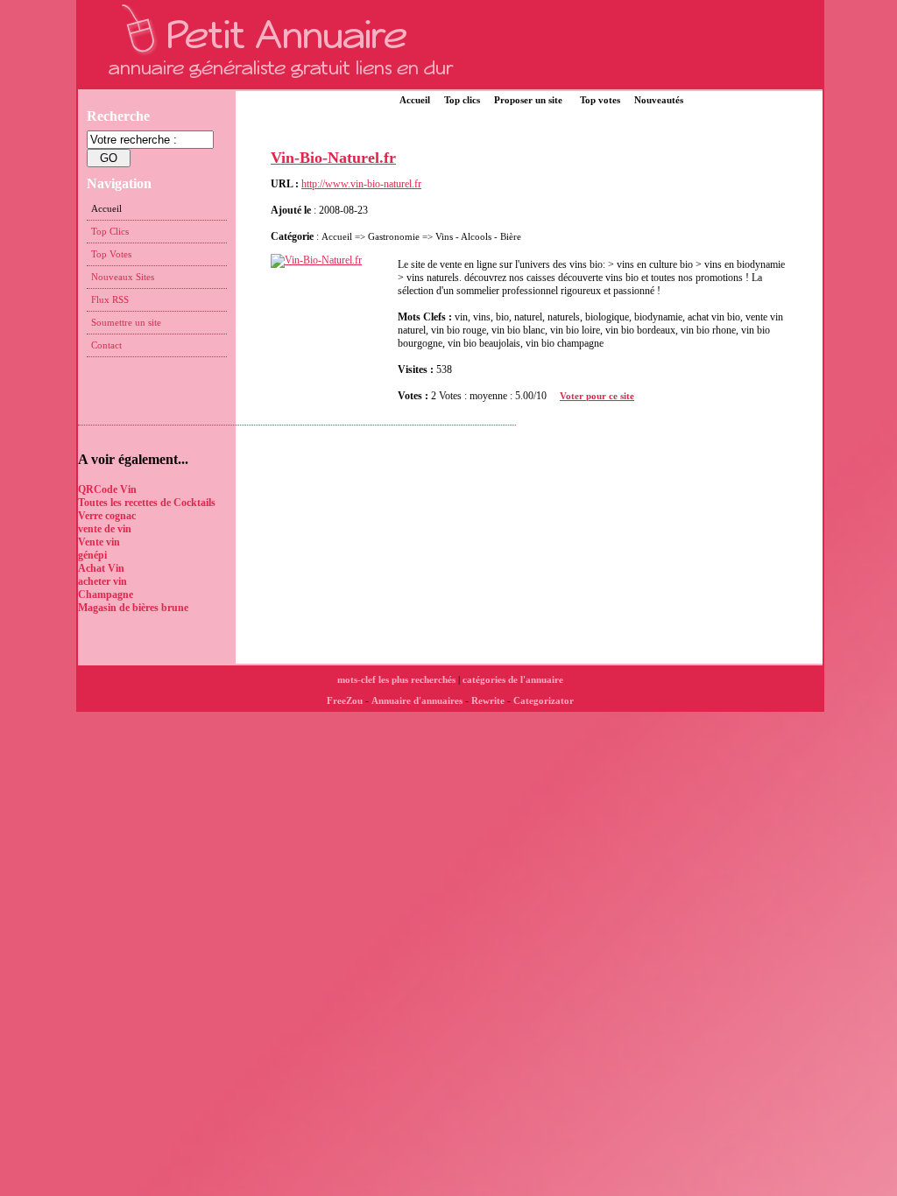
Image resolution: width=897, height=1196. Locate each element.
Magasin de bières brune (133, 608)
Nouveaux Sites (122, 276)
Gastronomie (394, 236)
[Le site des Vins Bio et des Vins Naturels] (323, 260)
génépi (92, 555)
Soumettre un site (126, 322)
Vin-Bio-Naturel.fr (333, 157)
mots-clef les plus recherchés (396, 679)
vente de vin (104, 529)
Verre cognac (107, 516)
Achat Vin (101, 568)
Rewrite (488, 700)
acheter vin (102, 581)
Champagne (105, 594)
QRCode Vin (107, 489)
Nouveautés (658, 100)
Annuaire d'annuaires (417, 700)
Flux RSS (110, 299)
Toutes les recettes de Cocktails (146, 502)
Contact (106, 345)
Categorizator (543, 700)
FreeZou (345, 700)
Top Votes (111, 254)
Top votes (600, 100)
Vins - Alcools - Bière (478, 236)
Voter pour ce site (597, 395)
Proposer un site (528, 100)
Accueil (414, 100)
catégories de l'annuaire (513, 679)
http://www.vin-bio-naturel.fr (361, 184)
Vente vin (99, 542)
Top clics (462, 100)
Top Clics (110, 231)
